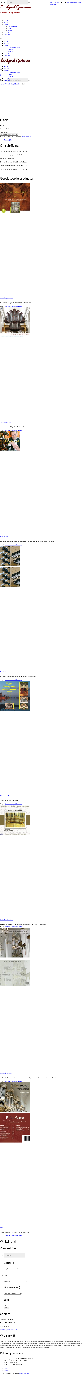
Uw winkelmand (74, 2)
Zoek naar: (3, 80)
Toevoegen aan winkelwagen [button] (13, 306)
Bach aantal (4, 132)
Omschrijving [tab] (8, 140)
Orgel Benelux (26, 136)
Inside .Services (24, 1373)
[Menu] (1, 69)
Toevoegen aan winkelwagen (9, 134)
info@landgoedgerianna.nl (8, 1330)
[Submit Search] (29, 2)
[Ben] (15, 114)
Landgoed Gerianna (15, 6)
